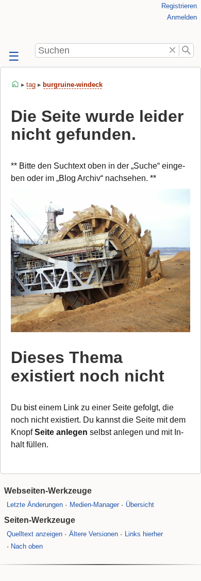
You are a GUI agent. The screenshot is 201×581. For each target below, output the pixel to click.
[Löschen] (173, 50)
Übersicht (140, 505)
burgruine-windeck (73, 84)
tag (31, 84)
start (15, 84)
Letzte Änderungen (35, 505)
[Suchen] (186, 50)
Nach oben (27, 546)
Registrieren (179, 6)
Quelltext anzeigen (34, 534)
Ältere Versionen (93, 534)
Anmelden (182, 17)
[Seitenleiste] (13, 57)
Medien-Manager (94, 505)
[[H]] (20, 21)
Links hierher (144, 534)
